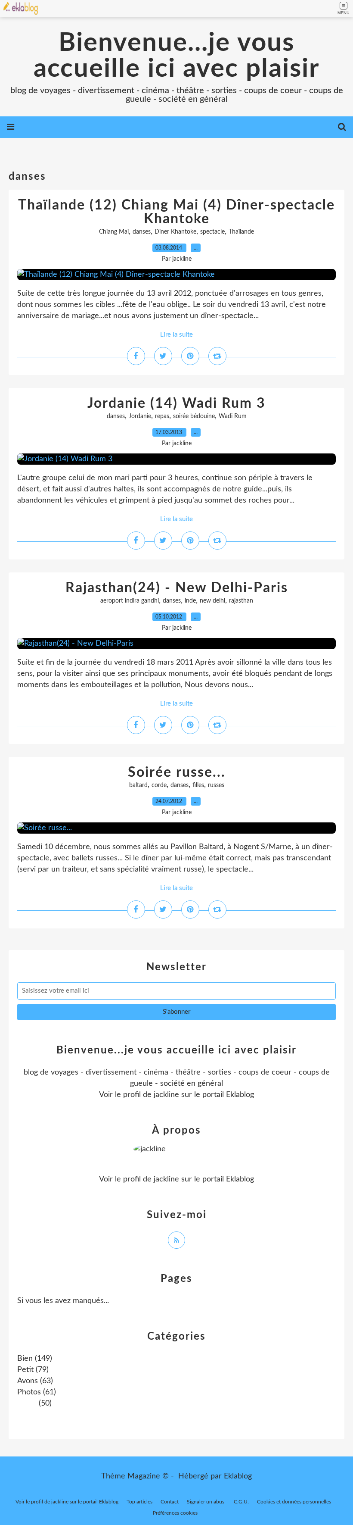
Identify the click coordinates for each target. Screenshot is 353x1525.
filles (198, 785)
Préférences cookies (175, 1513)
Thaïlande (241, 232)
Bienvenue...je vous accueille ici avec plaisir (176, 56)
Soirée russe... (177, 772)
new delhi (212, 601)
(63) (35, 1381)
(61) (36, 1392)
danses (142, 232)
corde (159, 785)
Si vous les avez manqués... (63, 1301)
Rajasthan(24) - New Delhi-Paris (176, 588)
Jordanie (140, 416)
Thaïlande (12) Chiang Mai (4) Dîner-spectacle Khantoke (176, 212)
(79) (33, 1370)
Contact (170, 1501)
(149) (34, 1358)
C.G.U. (241, 1501)
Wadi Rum (233, 416)
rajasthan (241, 601)
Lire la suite (176, 334)
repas (162, 416)
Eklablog (238, 1476)
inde (190, 601)
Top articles (139, 1501)
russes (216, 785)
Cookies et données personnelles (294, 1501)
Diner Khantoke (175, 232)
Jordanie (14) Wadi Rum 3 (176, 403)
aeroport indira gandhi (129, 601)
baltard (138, 785)
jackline (166, 1095)
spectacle (212, 232)
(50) (44, 1403)
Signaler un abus (206, 1501)
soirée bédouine (194, 416)
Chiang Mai (114, 232)
